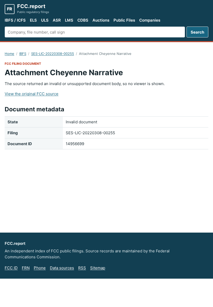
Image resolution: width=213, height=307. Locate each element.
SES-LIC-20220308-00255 (52, 54)
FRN (26, 267)
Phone (40, 267)
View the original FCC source (31, 93)
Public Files (124, 20)
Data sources (62, 267)
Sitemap (97, 267)
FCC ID (11, 267)
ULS (45, 20)
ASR (57, 20)
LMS (69, 20)
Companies (149, 20)
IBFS (22, 54)
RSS (82, 267)
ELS (33, 20)
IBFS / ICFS (15, 20)
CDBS (82, 20)
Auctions (100, 20)
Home (9, 54)
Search (197, 32)
